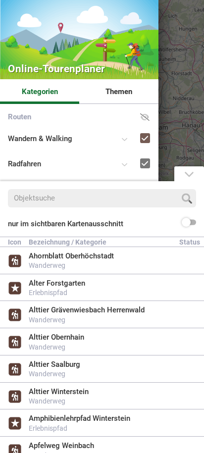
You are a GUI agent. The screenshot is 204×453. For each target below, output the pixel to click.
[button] (145, 117)
